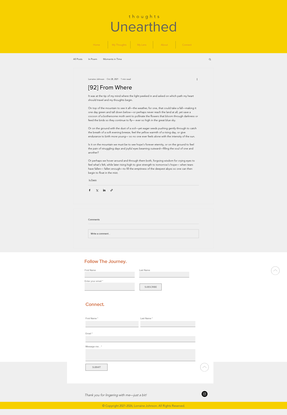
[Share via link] (111, 190)
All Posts (77, 59)
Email (88, 333)
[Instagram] (204, 394)
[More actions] (197, 79)
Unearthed (143, 26)
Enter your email (93, 281)
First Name (91, 318)
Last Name (145, 318)
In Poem (92, 59)
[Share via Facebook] (89, 190)
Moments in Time (112, 59)
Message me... (93, 346)
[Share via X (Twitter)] (97, 190)
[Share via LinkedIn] (104, 190)
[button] (210, 59)
